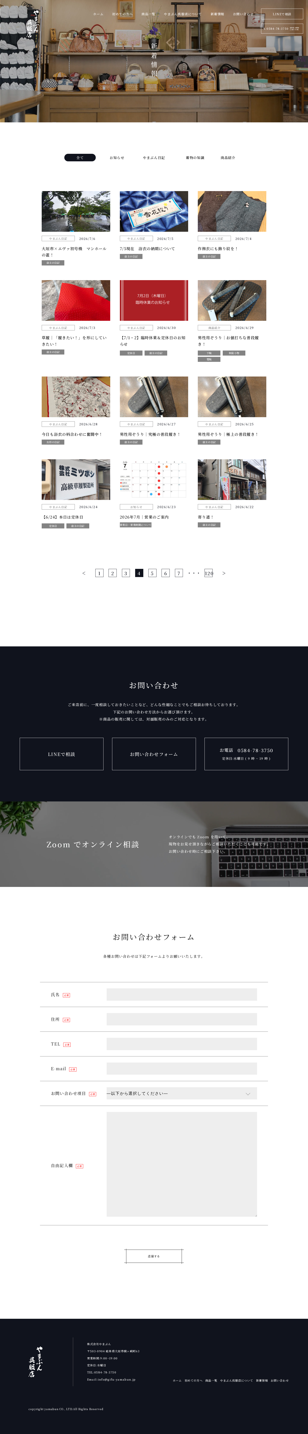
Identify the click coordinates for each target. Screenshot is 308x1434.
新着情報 (217, 14)
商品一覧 (148, 14)
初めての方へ (122, 14)
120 (209, 573)
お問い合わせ (243, 14)
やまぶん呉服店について (183, 14)
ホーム (98, 14)
